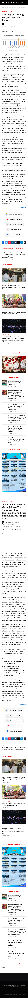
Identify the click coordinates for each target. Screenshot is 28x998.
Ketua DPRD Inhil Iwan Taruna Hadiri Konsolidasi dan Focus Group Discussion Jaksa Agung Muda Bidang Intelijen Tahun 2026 (13, 339)
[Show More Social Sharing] (20, 31)
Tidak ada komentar (8, 28)
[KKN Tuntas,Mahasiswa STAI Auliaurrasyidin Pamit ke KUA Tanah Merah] (4, 382)
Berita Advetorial (7, 11)
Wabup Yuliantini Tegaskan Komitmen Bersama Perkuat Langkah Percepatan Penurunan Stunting (16, 429)
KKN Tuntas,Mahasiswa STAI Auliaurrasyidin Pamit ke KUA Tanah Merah (15, 382)
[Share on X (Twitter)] (12, 31)
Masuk (24, 994)
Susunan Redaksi (17, 990)
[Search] (25, 2)
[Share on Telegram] (17, 31)
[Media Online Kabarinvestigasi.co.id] (15, 2)
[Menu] (3, 2)
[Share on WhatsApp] (15, 31)
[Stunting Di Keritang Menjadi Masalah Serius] (14, 43)
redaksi (8, 24)
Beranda (4, 7)
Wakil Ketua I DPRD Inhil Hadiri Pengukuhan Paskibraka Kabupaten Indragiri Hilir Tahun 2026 (13, 287)
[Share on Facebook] (10, 31)
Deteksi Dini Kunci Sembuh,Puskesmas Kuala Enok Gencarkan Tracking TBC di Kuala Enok (17, 440)
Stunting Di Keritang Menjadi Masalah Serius (20, 749)
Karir (20, 994)
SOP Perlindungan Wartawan (10, 994)
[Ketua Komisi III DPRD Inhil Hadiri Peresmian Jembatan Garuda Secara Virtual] (14, 301)
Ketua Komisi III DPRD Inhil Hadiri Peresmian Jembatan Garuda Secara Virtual (14, 312)
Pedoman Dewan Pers (15, 992)
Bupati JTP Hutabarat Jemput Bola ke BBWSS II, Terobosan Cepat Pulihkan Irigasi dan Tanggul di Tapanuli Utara (17, 407)
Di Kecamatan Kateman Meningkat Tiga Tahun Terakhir (7, 749)
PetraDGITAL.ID (14, 986)
